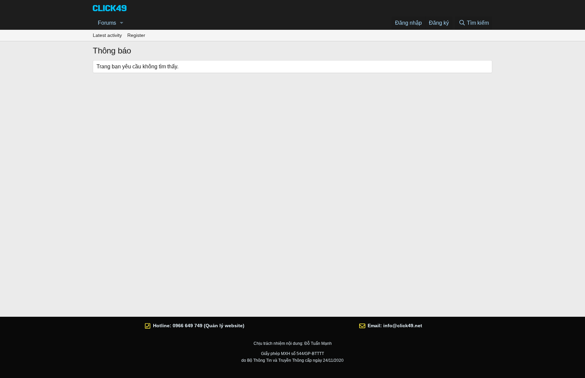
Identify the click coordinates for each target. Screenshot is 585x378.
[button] (122, 23)
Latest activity (107, 35)
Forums (107, 23)
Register (136, 35)
